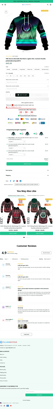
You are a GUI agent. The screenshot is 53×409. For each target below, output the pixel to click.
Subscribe (39, 395)
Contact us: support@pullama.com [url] (8, 347)
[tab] (23, 51)
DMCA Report (15, 403)
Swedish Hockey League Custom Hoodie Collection (26, 184)
